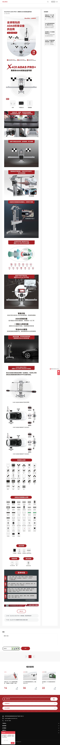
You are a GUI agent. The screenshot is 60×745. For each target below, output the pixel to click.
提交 (25, 648)
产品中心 (4, 723)
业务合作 (4, 732)
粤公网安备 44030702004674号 (16, 741)
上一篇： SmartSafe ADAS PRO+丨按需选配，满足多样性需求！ (19, 615)
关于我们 (4, 728)
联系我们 (53, 1)
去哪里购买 (7, 703)
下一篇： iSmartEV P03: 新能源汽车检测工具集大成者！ (17, 619)
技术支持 (4, 725)
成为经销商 (7, 708)
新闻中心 (4, 730)
